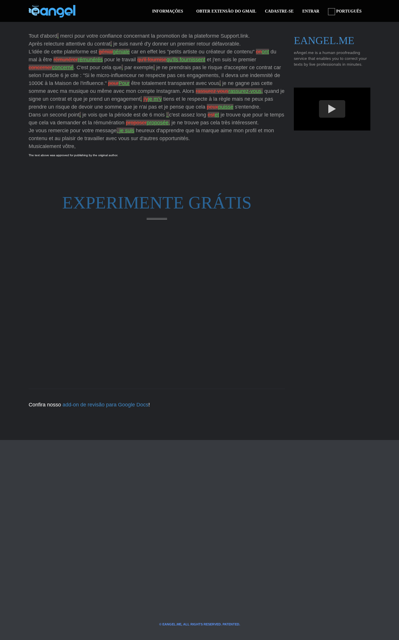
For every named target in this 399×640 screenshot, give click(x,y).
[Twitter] (89, 11)
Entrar (310, 11)
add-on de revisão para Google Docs (105, 405)
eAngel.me (324, 40)
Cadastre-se (279, 11)
